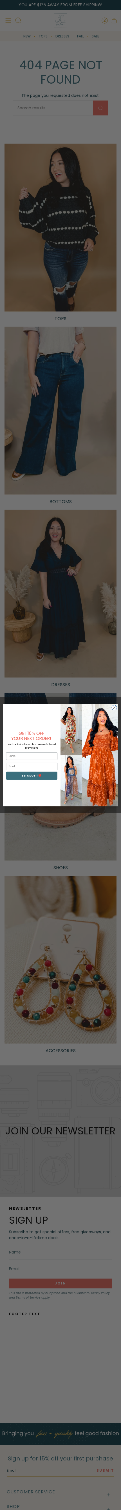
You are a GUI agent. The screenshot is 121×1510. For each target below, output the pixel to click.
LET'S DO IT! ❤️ (31, 775)
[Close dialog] (114, 707)
